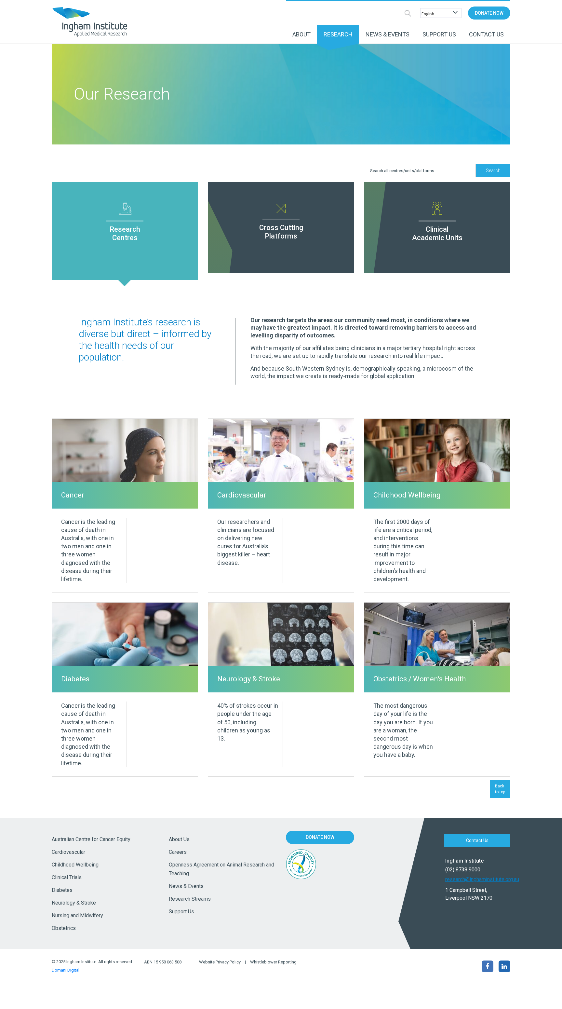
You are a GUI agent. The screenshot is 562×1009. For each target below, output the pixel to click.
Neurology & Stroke (74, 903)
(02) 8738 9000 (462, 869)
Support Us (181, 911)
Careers (178, 852)
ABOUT (301, 34)
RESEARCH (338, 34)
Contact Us (486, 34)
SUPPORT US (439, 34)
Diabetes (62, 890)
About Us (179, 839)
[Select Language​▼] (439, 13)
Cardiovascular (68, 852)
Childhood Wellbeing (75, 865)
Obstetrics (64, 928)
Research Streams (190, 899)
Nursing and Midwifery (77, 915)
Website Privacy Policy (220, 962)
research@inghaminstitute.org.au (477, 879)
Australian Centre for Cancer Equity (91, 839)
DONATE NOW (489, 13)
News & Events (186, 886)
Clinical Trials (67, 877)
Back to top (500, 789)
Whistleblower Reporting (273, 962)
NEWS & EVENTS (387, 34)
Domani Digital (65, 970)
